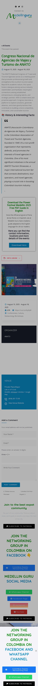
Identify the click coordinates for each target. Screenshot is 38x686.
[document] (19, 343)
